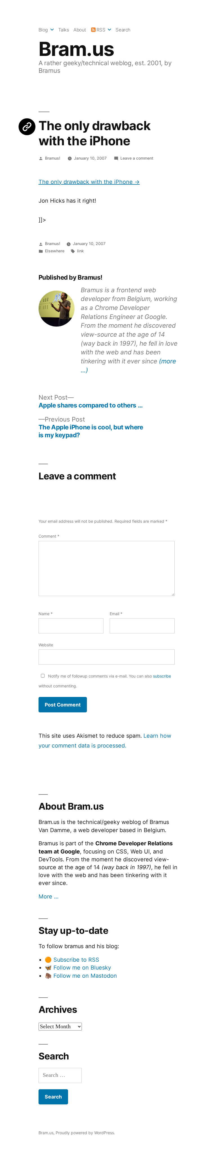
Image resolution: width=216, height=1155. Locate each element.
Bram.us (76, 49)
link (80, 250)
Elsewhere (54, 250)
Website (46, 644)
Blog (43, 30)
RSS (100, 30)
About (79, 30)
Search (123, 30)
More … (48, 896)
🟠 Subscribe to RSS (72, 959)
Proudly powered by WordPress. (85, 1132)
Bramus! (52, 158)
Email (116, 613)
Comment (49, 536)
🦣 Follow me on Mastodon (81, 975)
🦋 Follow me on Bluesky (78, 967)
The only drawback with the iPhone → (89, 181)
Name (46, 613)
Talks (63, 30)
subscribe (162, 676)
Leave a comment (136, 158)
